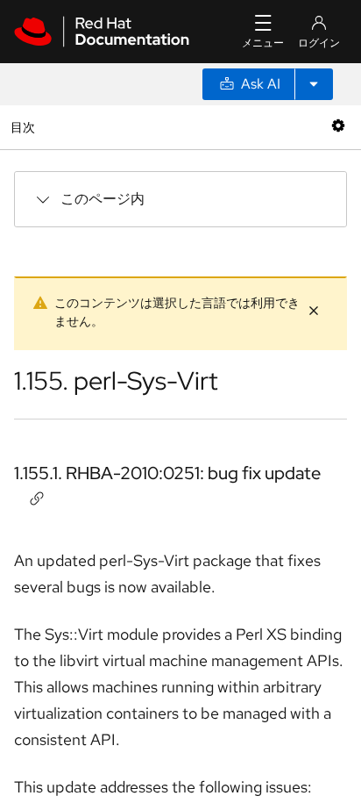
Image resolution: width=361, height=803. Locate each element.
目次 (25, 126)
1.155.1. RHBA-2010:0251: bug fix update (167, 473)
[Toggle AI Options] (313, 84)
